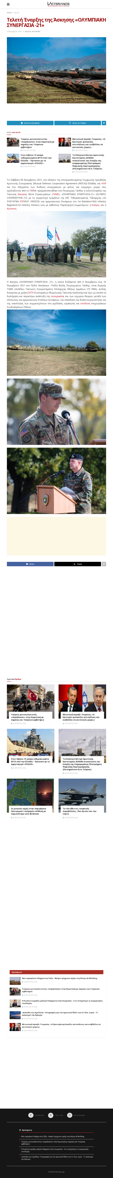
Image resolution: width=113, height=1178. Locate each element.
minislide (36, 31)
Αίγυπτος (12, 208)
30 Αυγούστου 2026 (29, 150)
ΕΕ (32, 190)
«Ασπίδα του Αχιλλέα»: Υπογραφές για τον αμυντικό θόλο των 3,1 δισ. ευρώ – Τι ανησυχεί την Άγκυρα (57, 1158)
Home (9, 12)
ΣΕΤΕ (31, 292)
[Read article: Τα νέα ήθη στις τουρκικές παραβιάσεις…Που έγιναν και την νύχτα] (82, 796)
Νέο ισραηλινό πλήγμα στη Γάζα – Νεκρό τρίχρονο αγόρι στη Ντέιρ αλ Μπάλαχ (59, 978)
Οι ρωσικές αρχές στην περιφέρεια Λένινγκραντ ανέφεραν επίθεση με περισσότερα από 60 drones (28, 811)
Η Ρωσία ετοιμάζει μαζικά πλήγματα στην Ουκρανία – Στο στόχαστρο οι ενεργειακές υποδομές (54, 1150)
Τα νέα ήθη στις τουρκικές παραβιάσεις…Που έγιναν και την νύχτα (79, 811)
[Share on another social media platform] (104, 123)
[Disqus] (56, 860)
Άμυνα (16, 12)
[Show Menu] (8, 4)
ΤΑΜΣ (56, 194)
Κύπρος (96, 205)
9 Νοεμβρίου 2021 (14, 31)
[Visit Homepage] (58, 4)
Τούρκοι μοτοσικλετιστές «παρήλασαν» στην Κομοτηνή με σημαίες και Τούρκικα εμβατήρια (37, 143)
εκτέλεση (85, 303)
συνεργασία (57, 296)
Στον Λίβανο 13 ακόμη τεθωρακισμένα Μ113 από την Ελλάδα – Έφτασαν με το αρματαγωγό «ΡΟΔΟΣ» (36, 159)
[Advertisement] (57, 114)
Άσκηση (22, 194)
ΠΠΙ (23, 201)
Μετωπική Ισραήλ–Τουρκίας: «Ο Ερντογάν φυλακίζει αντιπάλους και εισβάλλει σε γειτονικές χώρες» (88, 143)
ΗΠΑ (103, 183)
